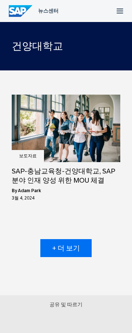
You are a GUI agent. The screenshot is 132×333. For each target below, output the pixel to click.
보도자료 (28, 155)
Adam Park (29, 190)
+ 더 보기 (66, 248)
